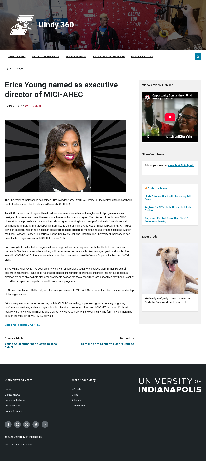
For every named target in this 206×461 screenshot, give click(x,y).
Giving (75, 394)
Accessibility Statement (18, 444)
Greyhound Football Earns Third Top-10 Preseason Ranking (166, 220)
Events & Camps (13, 411)
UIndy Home (78, 405)
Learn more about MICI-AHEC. (23, 324)
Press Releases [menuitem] (76, 56)
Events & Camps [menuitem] (142, 56)
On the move (33, 105)
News (20, 69)
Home (8, 69)
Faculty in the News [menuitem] (45, 56)
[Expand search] (198, 56)
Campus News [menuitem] (16, 56)
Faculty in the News (15, 400)
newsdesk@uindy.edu (181, 165)
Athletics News (157, 188)
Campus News (12, 394)
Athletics (76, 400)
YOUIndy (76, 389)
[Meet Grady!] (170, 268)
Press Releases (13, 405)
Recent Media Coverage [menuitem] (109, 56)
